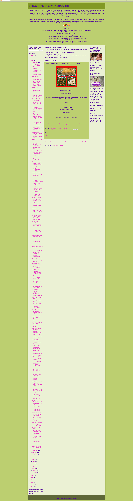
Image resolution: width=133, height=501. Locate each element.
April (33, 466)
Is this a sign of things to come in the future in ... (37, 236)
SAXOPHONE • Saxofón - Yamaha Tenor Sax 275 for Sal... (37, 109)
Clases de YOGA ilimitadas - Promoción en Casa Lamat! (37, 318)
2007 (32, 486)
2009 (32, 482)
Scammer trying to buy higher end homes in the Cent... (37, 163)
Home (67, 142)
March (34, 468)
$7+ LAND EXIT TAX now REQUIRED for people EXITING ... (37, 429)
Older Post (84, 142)
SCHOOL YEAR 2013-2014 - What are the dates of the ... (37, 242)
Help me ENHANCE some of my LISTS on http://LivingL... (37, 152)
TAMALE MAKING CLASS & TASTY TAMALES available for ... (37, 123)
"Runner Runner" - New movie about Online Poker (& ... (37, 128)
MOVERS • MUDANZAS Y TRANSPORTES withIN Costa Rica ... (37, 224)
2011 (32, 477)
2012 (32, 475)
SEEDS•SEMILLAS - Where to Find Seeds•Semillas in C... (37, 205)
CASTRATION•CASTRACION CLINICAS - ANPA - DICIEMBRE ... (37, 408)
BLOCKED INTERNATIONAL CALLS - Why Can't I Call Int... (37, 193)
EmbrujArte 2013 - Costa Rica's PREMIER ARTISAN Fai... (36, 364)
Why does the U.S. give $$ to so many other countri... (37, 419)
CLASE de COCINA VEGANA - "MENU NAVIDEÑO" (37, 324)
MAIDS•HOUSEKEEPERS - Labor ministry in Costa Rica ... (37, 299)
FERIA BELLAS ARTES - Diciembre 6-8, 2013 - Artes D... (37, 341)
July (33, 459)
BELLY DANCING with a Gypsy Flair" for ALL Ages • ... (37, 336)
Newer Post (48, 142)
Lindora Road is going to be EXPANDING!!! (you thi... (36, 169)
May (33, 463)
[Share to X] (75, 129)
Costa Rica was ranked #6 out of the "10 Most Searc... (37, 188)
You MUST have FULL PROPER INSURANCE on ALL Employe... (36, 265)
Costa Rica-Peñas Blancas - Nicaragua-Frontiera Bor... (36, 157)
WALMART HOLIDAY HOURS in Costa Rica (37, 95)
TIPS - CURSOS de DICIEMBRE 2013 (37, 446)
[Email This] (73, 129)
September (35, 455)
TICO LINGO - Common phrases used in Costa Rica (37, 78)
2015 (32, 56)
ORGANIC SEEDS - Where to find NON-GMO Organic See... (37, 217)
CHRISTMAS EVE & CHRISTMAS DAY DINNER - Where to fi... (37, 370)
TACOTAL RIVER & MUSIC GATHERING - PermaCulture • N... (37, 248)
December (35, 62)
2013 (32, 60)
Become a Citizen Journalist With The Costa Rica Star (36, 442)
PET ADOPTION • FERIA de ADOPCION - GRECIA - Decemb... (36, 376)
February (34, 470)
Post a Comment (50, 136)
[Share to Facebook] (76, 129)
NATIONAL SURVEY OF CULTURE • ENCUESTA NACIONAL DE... (37, 292)
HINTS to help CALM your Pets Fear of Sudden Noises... (36, 66)
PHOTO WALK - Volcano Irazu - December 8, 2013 (37, 352)
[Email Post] (71, 129)
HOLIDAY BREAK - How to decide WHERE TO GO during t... (37, 357)
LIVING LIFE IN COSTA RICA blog (48, 6)
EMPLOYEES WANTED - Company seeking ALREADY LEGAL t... (37, 272)
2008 (32, 484)
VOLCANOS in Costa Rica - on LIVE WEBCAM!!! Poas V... (37, 231)
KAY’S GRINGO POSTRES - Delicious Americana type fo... (37, 330)
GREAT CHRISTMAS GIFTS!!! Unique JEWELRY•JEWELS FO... (37, 116)
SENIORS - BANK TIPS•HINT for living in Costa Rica (37, 199)
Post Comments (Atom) (57, 145)
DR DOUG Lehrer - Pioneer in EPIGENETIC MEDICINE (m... (37, 305)
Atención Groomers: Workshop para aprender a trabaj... (37, 424)
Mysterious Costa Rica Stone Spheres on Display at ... (37, 286)
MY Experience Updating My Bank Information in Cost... (37, 90)
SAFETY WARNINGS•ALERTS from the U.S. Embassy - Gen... (37, 402)
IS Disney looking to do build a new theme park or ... (37, 347)
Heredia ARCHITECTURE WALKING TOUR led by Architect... (37, 390)
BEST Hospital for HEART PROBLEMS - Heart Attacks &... (37, 72)
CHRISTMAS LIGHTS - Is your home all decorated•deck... (36, 254)
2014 (32, 58)
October (34, 452)
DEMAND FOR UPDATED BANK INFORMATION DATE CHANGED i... (37, 175)
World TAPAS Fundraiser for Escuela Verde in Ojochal (36, 436)
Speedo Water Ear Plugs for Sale (36, 99)
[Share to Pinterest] (77, 129)
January (34, 472)
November (35, 450)
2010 (32, 480)
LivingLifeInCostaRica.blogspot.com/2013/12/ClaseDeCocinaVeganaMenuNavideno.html (66, 124)
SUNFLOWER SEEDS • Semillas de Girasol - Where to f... (37, 211)
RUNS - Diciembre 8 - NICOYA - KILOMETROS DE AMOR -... (37, 384)
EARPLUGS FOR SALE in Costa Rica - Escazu (37, 103)
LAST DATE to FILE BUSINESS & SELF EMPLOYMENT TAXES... (37, 182)
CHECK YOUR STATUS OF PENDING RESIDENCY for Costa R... (36, 280)
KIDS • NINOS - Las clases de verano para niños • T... (37, 414)
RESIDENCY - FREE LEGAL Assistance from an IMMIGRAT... (37, 396)
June (33, 461)
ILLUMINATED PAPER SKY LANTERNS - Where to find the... (37, 83)
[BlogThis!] (74, 129)
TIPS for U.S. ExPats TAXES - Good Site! (37, 140)
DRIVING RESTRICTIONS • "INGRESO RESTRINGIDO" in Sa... (37, 145)
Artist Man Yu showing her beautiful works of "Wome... (37, 312)
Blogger (75, 498)
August (34, 457)
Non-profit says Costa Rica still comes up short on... (37, 260)
